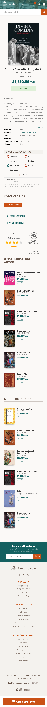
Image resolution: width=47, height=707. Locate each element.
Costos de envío (23, 643)
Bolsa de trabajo (23, 596)
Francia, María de (23, 493)
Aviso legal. (24, 612)
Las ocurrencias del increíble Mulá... (25, 452)
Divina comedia (23, 331)
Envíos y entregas (23, 650)
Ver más (40, 127)
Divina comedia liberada (27, 311)
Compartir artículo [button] (17, 223)
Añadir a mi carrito (25, 701)
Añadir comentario (13, 205)
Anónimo (20, 411)
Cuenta (23, 657)
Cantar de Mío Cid (24, 409)
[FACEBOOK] (19, 575)
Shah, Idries (21, 455)
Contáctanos (23, 592)
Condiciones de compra (23, 623)
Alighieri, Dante (23, 76)
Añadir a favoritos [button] (17, 216)
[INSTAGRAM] (28, 575)
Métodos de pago (23, 646)
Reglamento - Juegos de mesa (23, 626)
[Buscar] (44, 12)
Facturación (23, 661)
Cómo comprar (23, 639)
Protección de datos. (23, 616)
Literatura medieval (28, 132)
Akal (22, 129)
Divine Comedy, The (25, 291)
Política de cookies (23, 619)
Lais (19, 491)
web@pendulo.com (23, 589)
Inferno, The (22, 374)
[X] (23, 575)
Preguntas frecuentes (23, 653)
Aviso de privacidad (23, 608)
